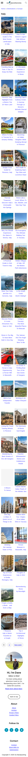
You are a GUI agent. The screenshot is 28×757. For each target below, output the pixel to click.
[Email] (22, 730)
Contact (14, 745)
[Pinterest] (16, 730)
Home (3, 9)
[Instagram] (11, 730)
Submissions (14, 749)
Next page (18, 645)
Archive (14, 710)
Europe (19, 9)
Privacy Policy (14, 712)
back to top (14, 697)
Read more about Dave (13, 689)
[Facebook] (6, 730)
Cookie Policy (14, 715)
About (14, 708)
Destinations (11, 9)
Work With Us (14, 747)
